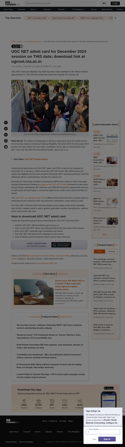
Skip (94, 439)
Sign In (107, 439)
